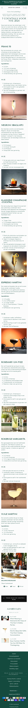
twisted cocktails (15, 15)
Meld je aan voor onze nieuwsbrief (13, 673)
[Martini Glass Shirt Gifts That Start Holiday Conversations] (5, 630)
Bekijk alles (14, 612)
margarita (15, 14)
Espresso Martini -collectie (14, 678)
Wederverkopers (14, 666)
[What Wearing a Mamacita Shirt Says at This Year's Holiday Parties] (5, 618)
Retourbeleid (14, 661)
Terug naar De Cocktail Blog (15, 598)
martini (19, 14)
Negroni (23, 14)
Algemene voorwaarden (14, 658)
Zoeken (14, 653)
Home (8, 11)
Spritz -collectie (14, 683)
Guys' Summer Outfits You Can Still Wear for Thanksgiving (17, 643)
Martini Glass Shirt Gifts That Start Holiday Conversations (18, 633)
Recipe (4, 15)
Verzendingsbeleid (14, 656)
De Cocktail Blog (15, 11)
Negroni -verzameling (14, 681)
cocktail (4, 14)
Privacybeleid (14, 663)
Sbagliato (9, 15)
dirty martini (9, 14)
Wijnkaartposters (14, 686)
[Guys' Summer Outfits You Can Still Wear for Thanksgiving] (5, 640)
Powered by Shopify (14, 706)
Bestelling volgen (14, 668)
